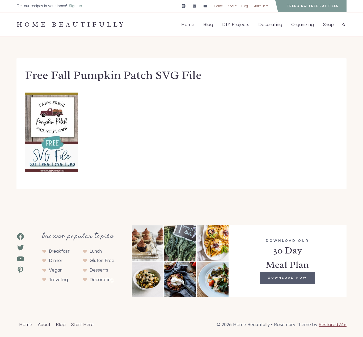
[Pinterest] (194, 6)
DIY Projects (235, 24)
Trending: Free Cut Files (313, 6)
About (232, 6)
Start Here (260, 6)
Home (218, 6)
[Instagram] (183, 6)
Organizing (302, 24)
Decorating (270, 24)
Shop (328, 24)
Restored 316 (333, 324)
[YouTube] (205, 6)
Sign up (75, 5)
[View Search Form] (343, 24)
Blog (244, 6)
